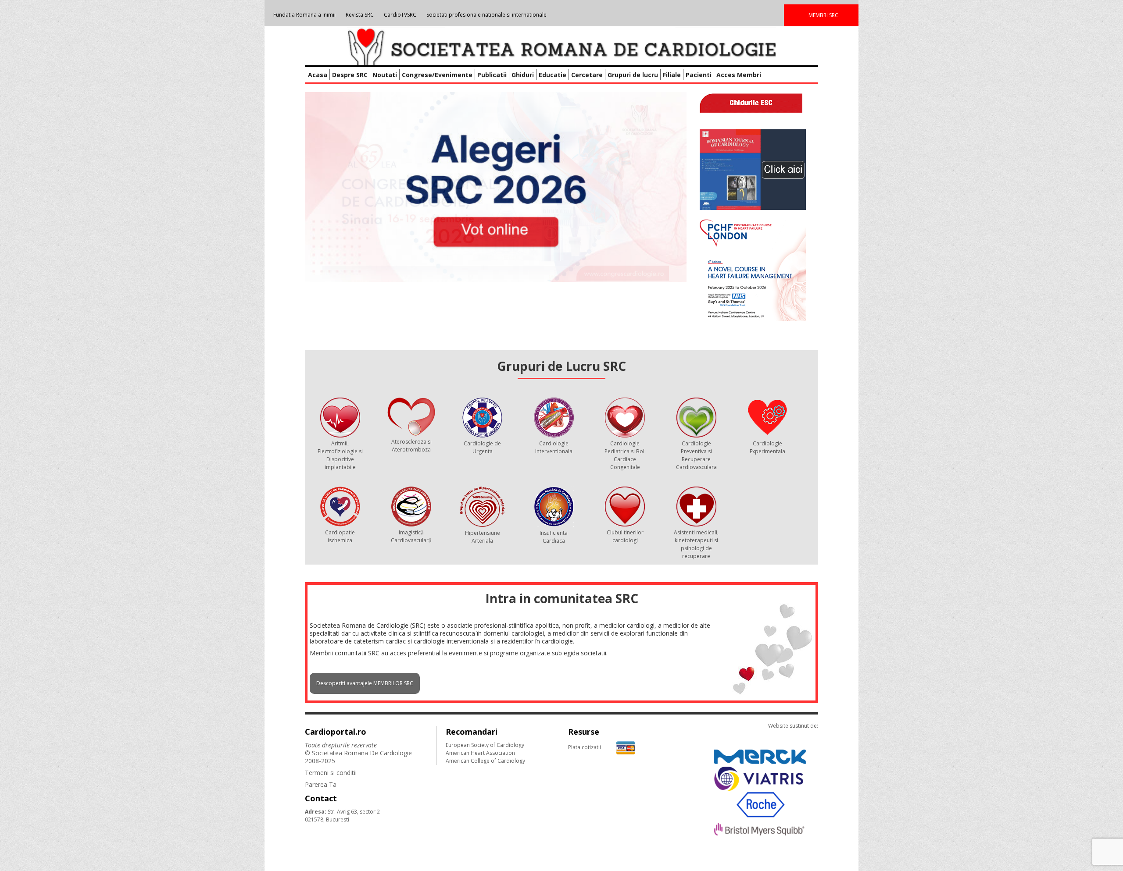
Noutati (384, 74)
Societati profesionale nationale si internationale (486, 14)
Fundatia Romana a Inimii (304, 14)
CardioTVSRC (400, 14)
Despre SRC (350, 74)
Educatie (552, 74)
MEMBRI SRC (823, 15)
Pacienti (699, 74)
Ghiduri (522, 74)
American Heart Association (480, 753)
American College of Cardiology (485, 760)
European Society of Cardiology (485, 745)
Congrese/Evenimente (437, 74)
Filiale (672, 74)
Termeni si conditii (331, 772)
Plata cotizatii (584, 747)
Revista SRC (360, 14)
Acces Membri (738, 74)
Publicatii (492, 74)
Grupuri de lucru (633, 74)
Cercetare (587, 74)
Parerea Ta (320, 784)
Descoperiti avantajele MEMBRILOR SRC (364, 683)
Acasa (317, 74)
